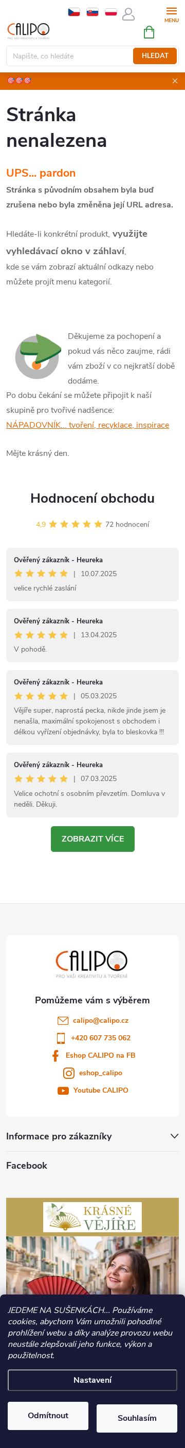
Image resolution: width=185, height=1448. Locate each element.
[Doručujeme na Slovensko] (92, 11)
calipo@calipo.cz (100, 1020)
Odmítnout (48, 1415)
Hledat (155, 56)
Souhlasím (137, 1418)
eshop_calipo (100, 1073)
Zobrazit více (93, 839)
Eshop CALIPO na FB (101, 1055)
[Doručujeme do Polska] (111, 11)
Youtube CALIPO (100, 1090)
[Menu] (171, 13)
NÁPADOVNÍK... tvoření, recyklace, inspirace (87, 425)
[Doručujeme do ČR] (74, 11)
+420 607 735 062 (101, 1038)
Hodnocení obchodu (92, 498)
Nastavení (92, 1380)
